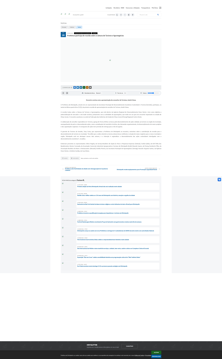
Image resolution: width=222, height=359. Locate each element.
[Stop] (67, 93)
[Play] (63, 93)
